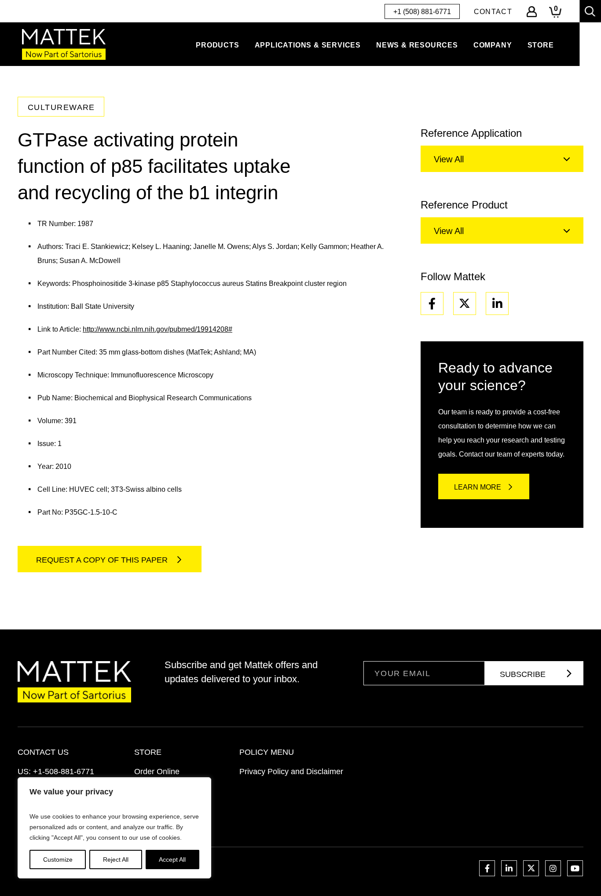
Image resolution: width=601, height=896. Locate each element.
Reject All (115, 859)
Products (217, 45)
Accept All (172, 859)
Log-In (531, 11)
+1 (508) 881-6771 (422, 11)
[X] (464, 303)
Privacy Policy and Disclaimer (291, 771)
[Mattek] (64, 44)
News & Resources (417, 45)
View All (449, 159)
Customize (58, 859)
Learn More (477, 487)
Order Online (157, 771)
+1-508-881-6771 (63, 771)
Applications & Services (308, 45)
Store (541, 45)
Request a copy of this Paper (103, 560)
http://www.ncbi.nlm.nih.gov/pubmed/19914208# (157, 329)
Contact (493, 11)
